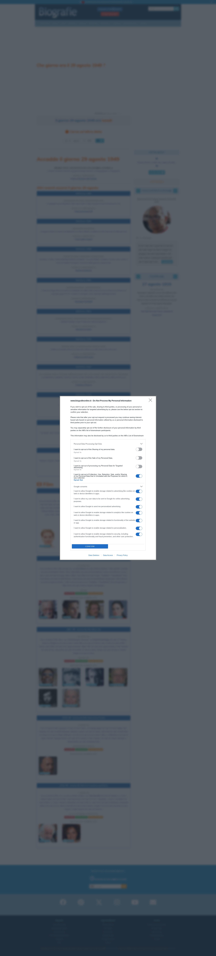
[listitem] (108, 443)
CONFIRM (90, 546)
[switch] (139, 449)
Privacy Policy (122, 555)
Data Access (108, 555)
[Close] (151, 401)
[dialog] (108, 478)
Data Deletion (93, 555)
